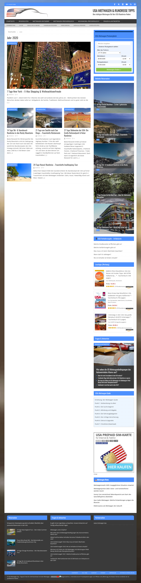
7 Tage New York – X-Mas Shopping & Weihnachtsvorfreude (34, 91)
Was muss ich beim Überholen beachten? (108, 251)
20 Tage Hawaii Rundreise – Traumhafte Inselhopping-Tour (55, 164)
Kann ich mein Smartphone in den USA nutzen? (110, 375)
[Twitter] (118, 4)
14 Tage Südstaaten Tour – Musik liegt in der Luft (112, 227)
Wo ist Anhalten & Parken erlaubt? (105, 258)
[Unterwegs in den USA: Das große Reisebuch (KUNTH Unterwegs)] (100, 329)
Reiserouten (23, 21)
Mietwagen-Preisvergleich (63, 21)
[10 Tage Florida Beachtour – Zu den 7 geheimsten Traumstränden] (114, 98)
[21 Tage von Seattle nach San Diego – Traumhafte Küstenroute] (49, 118)
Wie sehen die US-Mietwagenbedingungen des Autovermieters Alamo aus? (113, 371)
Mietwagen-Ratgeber (41, 21)
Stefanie (11, 94)
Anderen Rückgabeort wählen (108, 46)
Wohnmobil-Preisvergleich (88, 21)
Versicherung (65, 25)
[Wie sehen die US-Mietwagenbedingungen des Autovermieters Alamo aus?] (114, 364)
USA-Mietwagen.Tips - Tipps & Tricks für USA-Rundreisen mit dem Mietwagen (29, 576)
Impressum (112, 573)
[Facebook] (114, 4)
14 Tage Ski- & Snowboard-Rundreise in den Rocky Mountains (20, 131)
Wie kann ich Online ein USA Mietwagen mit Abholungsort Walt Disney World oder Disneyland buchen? (114, 381)
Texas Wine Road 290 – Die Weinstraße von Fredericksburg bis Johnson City (30, 541)
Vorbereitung (11, 25)
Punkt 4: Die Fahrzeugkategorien (106, 414)
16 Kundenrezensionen (121, 286)
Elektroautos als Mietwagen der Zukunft (108, 506)
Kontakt (94, 573)
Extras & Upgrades (79, 25)
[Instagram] (135, 4)
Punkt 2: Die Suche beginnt (104, 407)
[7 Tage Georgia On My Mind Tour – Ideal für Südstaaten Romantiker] (114, 188)
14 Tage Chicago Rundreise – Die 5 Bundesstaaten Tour (32, 551)
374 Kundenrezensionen (124, 308)
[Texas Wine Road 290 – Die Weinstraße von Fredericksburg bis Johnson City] (11, 542)
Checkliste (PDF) (94, 25)
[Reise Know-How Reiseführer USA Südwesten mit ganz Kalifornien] (100, 307)
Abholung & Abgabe (33, 25)
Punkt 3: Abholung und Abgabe (105, 410)
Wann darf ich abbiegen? (102, 254)
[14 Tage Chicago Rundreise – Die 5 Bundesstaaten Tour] (11, 553)
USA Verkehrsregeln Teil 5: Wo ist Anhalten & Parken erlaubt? (68, 546)
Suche (21, 25)
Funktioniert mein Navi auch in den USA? (108, 385)
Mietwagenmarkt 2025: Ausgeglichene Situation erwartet (114, 485)
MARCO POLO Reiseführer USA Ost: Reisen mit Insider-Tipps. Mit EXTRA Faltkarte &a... (118, 273)
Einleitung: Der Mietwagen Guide (106, 400)
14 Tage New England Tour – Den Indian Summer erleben (32, 530)
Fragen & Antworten (111, 21)
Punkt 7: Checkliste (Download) (105, 424)
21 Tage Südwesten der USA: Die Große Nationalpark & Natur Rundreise (76, 133)
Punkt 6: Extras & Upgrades (104, 420)
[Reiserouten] (19, 172)
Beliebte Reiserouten (102, 78)
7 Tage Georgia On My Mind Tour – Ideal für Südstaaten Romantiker (114, 196)
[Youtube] (127, 4)
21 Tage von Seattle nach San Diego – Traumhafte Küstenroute (48, 131)
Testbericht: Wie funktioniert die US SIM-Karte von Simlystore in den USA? (69, 559)
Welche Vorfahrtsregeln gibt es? (105, 247)
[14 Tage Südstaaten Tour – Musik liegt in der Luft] (114, 219)
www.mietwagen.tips (100, 523)
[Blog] (64, 576)
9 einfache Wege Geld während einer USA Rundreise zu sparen (114, 378)
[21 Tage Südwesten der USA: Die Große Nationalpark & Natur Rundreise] (77, 118)
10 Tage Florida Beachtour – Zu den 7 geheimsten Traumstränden (112, 105)
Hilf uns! (84, 573)
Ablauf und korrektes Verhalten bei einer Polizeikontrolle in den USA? (69, 538)
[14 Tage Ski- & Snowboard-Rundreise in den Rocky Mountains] (20, 118)
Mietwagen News (103, 479)
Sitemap (103, 573)
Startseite (11, 21)
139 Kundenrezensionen (124, 328)
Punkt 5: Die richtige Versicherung (106, 417)
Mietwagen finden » (114, 69)
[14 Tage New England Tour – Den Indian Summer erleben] (11, 532)
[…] (8, 102)
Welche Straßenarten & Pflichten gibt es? (108, 244)
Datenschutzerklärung (127, 573)
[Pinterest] (122, 4)
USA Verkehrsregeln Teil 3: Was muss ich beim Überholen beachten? (67, 543)
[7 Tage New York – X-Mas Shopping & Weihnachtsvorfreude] (49, 65)
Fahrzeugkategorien (50, 25)
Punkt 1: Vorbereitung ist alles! (105, 403)
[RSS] (131, 4)
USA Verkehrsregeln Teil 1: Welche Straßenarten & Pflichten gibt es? (69, 555)
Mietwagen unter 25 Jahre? (58, 530)
